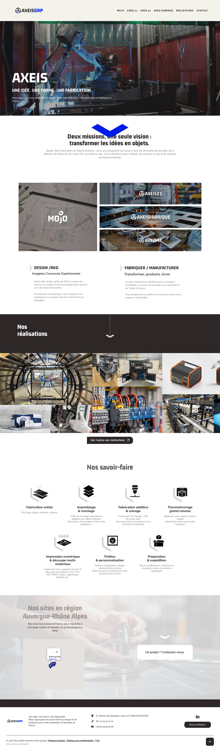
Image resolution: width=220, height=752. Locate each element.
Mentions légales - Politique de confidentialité (70, 740)
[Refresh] (210, 742)
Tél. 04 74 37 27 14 (105, 721)
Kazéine (25, 744)
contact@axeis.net (105, 726)
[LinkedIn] (197, 717)
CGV (97, 740)
